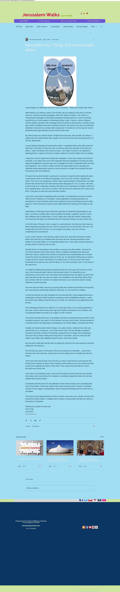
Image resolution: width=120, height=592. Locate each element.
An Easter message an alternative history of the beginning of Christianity (89, 460)
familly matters (68, 26)
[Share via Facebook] (26, 420)
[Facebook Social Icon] (87, 527)
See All (102, 436)
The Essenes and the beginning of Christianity (58, 460)
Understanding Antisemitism (29, 459)
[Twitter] (86, 499)
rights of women (42, 26)
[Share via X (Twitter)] (31, 420)
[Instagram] (104, 499)
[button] (68, 21)
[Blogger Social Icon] (83, 527)
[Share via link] (40, 420)
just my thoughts (82, 26)
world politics (55, 26)
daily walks (29, 26)
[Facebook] (81, 499)
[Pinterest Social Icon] (93, 527)
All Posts (19, 26)
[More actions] (93, 39)
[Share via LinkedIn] (35, 420)
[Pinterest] (95, 499)
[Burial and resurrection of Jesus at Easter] (90, 447)
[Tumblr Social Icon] (99, 499)
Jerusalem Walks (41, 14)
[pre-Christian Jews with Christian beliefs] (60, 447)
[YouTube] (90, 499)
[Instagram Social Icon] (96, 527)
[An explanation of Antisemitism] (29, 447)
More (93, 26)
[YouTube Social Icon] (90, 527)
